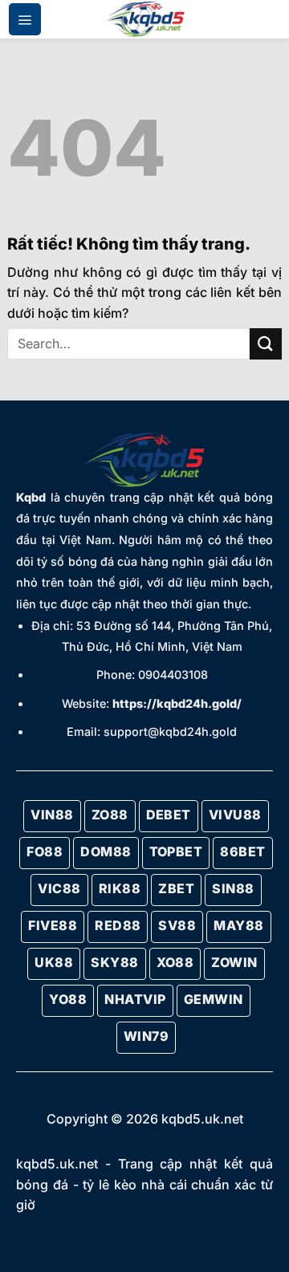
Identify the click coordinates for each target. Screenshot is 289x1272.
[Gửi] (266, 344)
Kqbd (31, 497)
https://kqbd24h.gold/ (177, 703)
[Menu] (25, 19)
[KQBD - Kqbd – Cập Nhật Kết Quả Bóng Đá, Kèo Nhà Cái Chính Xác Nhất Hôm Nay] (144, 20)
